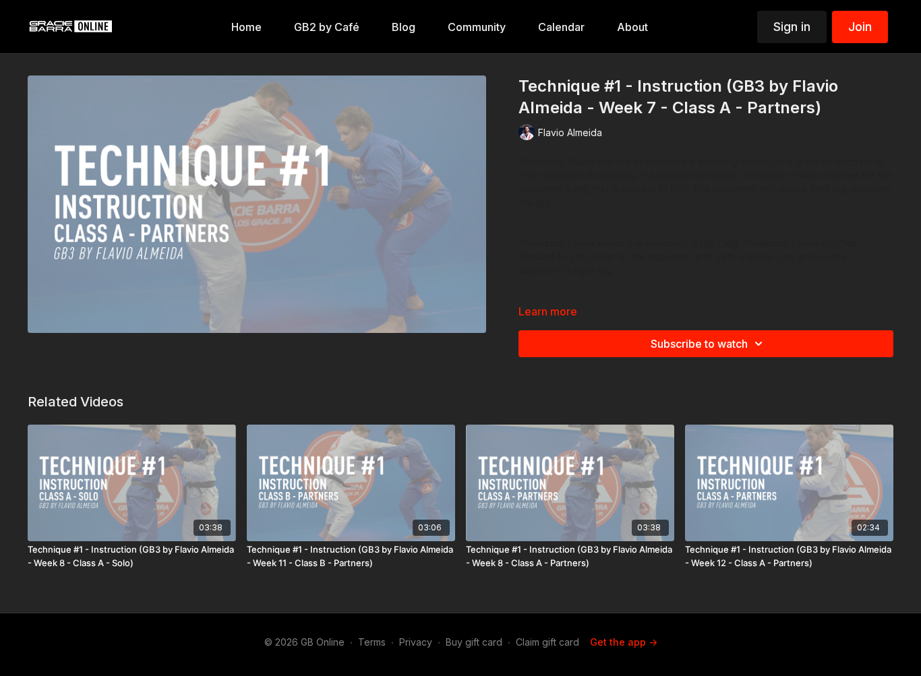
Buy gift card (474, 642)
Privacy (415, 642)
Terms (372, 642)
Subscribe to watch (699, 343)
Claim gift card (547, 642)
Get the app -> (623, 642)
